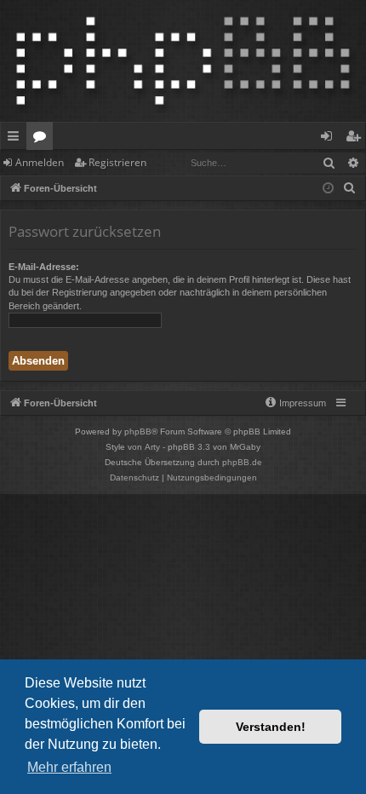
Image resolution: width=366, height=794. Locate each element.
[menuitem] (349, 188)
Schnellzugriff (16, 139)
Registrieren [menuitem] (356, 139)
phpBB (138, 431)
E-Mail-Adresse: (44, 267)
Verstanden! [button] (271, 727)
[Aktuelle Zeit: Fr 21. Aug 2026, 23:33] (328, 188)
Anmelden (39, 162)
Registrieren (117, 162)
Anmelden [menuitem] (330, 139)
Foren (43, 139)
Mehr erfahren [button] (69, 767)
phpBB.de (242, 462)
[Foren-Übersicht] (183, 61)
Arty (152, 447)
